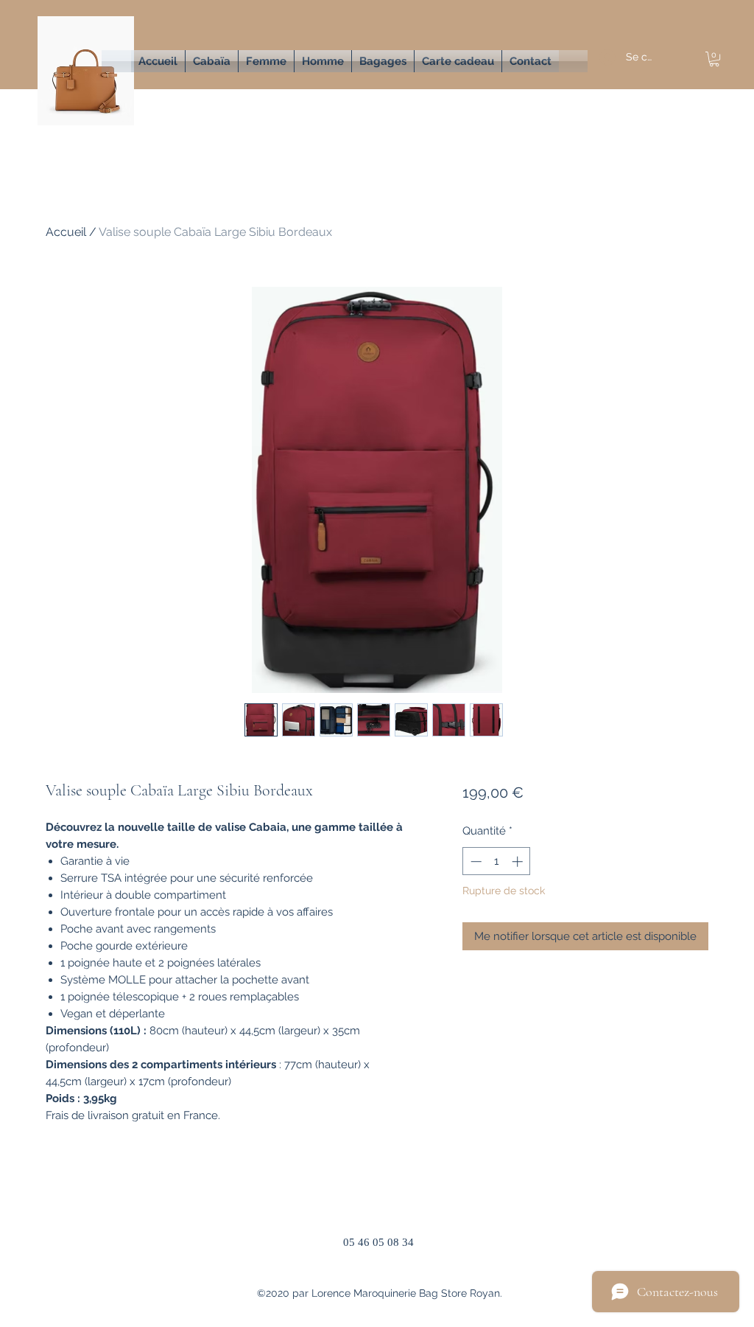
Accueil (66, 232)
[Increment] (519, 861)
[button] (266, 61)
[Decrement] (475, 861)
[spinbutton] (497, 861)
